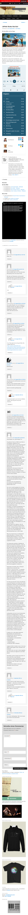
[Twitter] (19, 145)
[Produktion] (14, 906)
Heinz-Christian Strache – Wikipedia (17, 189)
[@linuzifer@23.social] (20, 138)
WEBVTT (16, 174)
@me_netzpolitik (8, 896)
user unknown (9, 363)
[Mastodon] (20, 145)
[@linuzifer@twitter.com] (20, 140)
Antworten (9, 259)
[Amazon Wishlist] (22, 141)
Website (6, 764)
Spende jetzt (23, 1)
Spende (8, 890)
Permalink (11, 241)
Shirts (18, 18)
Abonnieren (15, 15)
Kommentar (7, 736)
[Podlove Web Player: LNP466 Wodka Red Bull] (14, 100)
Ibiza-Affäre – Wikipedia (15, 188)
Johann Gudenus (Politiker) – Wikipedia (18, 191)
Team (20, 15)
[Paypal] (22, 140)
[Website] (22, 145)
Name (6, 752)
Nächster (23, 22)
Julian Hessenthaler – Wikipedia (17, 186)
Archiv (3, 18)
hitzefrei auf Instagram (14, 198)
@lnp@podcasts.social (10, 894)
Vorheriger (4, 22)
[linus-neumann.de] (19, 138)
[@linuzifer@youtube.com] (22, 138)
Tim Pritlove (18, 28)
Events (13, 18)
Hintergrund (9, 15)
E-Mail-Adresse (7, 758)
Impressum (8, 18)
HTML (13, 174)
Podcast (3, 15)
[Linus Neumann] (19, 140)
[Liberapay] (20, 146)
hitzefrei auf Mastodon (14, 199)
